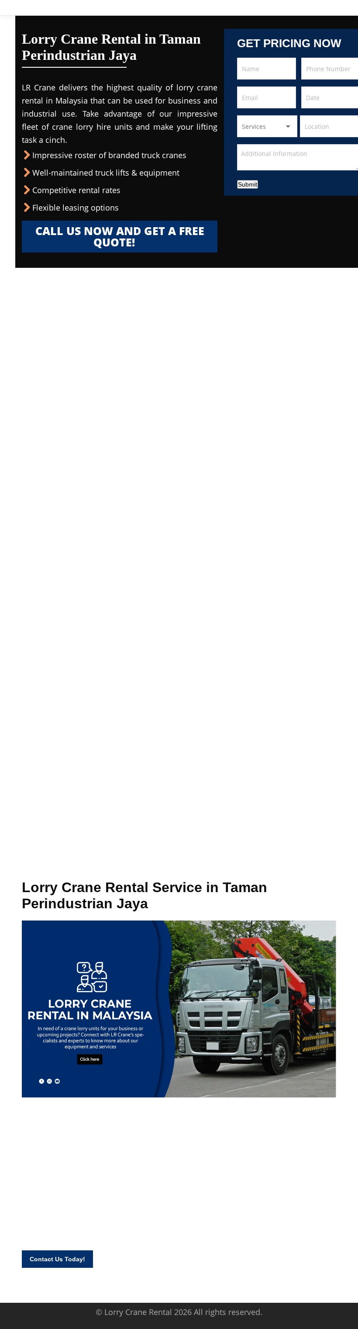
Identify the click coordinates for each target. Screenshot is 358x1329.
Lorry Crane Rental (138, 1312)
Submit (247, 184)
